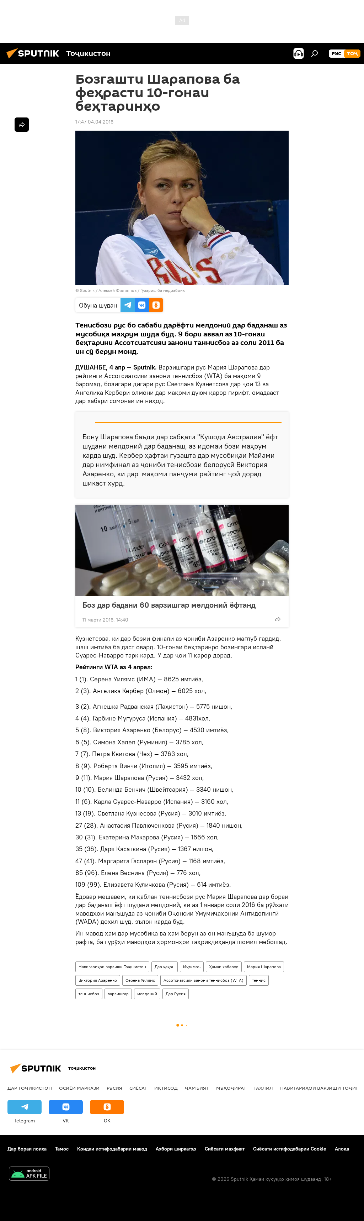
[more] (278, 619)
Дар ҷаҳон (165, 966)
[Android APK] (29, 1175)
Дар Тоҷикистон (29, 1088)
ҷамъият (197, 1088)
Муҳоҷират (231, 1088)
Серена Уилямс (140, 980)
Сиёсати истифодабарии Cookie (289, 1149)
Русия (114, 1088)
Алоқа (342, 1149)
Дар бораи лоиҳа (27, 1149)
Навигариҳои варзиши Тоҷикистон (112, 966)
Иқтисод (166, 1088)
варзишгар (118, 993)
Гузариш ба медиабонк (162, 290)
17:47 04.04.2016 (94, 122)
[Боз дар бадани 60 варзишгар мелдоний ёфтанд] (182, 550)
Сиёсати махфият (225, 1149)
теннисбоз (89, 993)
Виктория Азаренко (98, 980)
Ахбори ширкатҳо (176, 1149)
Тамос (62, 1149)
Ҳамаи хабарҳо (224, 966)
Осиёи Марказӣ (79, 1088)
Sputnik (88, 290)
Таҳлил (263, 1088)
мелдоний (147, 993)
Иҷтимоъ (191, 966)
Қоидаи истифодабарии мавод (112, 1149)
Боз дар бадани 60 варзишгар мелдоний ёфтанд (169, 604)
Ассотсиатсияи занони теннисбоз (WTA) (203, 980)
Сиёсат (138, 1088)
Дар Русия (176, 993)
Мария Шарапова (264, 966)
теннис (259, 980)
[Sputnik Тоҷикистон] (35, 59)
